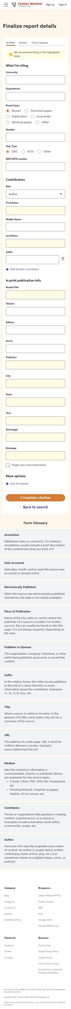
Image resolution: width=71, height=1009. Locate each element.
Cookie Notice (45, 958)
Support (8, 914)
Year (8, 413)
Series (9, 341)
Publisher (11, 357)
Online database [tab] (39, 43)
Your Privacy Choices (48, 964)
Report (16, 111)
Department (13, 89)
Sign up (50, 4)
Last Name (12, 236)
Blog (6, 896)
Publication (19, 116)
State (9, 394)
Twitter (7, 952)
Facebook (9, 946)
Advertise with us (12, 920)
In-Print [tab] (11, 43)
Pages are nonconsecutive (29, 465)
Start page (12, 429)
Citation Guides (46, 902)
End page (11, 448)
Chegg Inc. (9, 902)
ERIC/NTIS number (16, 159)
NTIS (30, 151)
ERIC (15, 151)
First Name (12, 203)
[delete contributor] (63, 259)
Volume (10, 303)
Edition (10, 322)
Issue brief (43, 116)
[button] (35, 194)
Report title (12, 287)
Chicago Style (45, 920)
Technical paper (41, 111)
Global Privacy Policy (48, 952)
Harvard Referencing (48, 926)
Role (8, 186)
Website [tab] (23, 43)
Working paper (22, 122)
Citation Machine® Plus (49, 896)
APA (40, 908)
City (8, 376)
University (12, 72)
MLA (40, 914)
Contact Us (9, 908)
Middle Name (13, 219)
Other (45, 122)
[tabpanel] (35, 270)
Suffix (9, 252)
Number (10, 129)
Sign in (63, 4)
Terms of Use (44, 946)
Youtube (8, 958)
